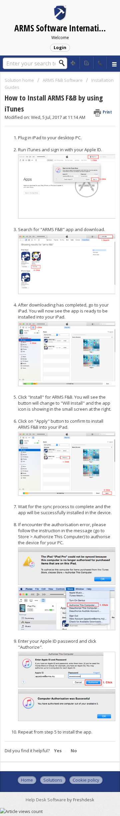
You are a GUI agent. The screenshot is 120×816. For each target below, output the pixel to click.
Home (27, 780)
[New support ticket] (73, 63)
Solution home (20, 80)
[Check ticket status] (86, 63)
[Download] (47, 412)
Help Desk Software (46, 800)
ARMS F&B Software (63, 80)
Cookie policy (86, 780)
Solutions (52, 780)
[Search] (64, 63)
